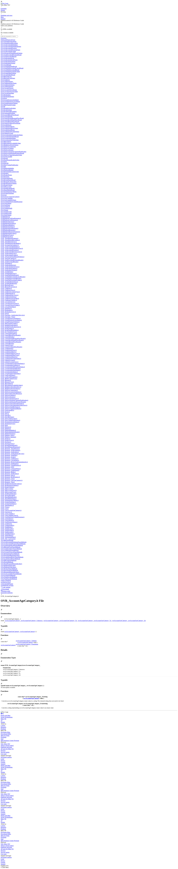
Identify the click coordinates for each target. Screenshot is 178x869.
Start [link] (2, 739)
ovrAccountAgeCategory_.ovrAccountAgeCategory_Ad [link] (129, 620)
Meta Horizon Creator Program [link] (10, 740)
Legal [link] (2, 759)
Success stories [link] (5, 752)
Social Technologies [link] (7, 717)
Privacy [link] (3, 760)
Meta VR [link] (3, 719)
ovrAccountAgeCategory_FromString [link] (27, 644)
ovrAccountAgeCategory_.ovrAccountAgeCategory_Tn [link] (95, 620)
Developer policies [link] (6, 757)
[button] (89, 2)
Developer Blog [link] (5, 732)
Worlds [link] (3, 722)
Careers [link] (3, 725)
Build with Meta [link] (5, 715)
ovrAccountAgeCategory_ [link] (12, 631)
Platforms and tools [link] (6, 747)
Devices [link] (3, 750)
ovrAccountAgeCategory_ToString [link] (26, 641)
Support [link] (3, 764)
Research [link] (3, 727)
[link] (4, 3)
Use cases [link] (3, 754)
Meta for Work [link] (5, 735)
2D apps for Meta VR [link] (7, 749)
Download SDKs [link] (6, 734)
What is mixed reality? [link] (7, 745)
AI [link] (1, 720)
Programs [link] (3, 737)
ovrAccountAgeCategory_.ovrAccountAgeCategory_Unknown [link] (24, 620)
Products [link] (3, 729)
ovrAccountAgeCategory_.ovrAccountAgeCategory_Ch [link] (60, 620)
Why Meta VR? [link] (5, 744)
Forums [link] (3, 762)
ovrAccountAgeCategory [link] (27, 631)
